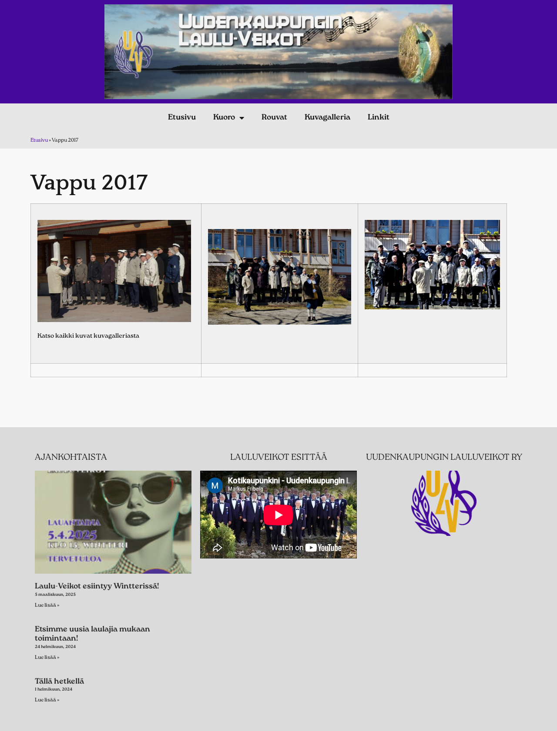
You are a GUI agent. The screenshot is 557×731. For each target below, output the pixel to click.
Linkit (378, 118)
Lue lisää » (47, 605)
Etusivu (182, 118)
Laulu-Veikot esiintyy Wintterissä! (97, 587)
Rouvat (274, 118)
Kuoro (224, 118)
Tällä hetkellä (59, 682)
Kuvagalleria (327, 118)
